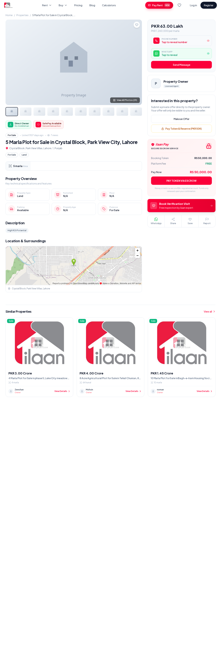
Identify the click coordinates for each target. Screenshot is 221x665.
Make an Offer (181, 119)
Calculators (109, 5)
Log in (193, 5)
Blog (92, 5)
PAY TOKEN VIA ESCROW (181, 180)
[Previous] (11, 62)
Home (9, 15)
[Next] (136, 62)
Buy (61, 5)
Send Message (181, 64)
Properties (22, 15)
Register (208, 5)
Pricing (78, 5)
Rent (45, 5)
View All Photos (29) (127, 100)
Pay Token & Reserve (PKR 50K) (183, 128)
